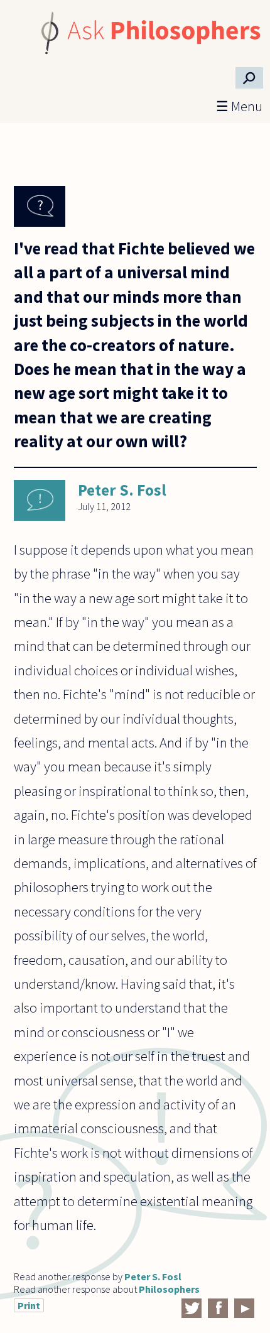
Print (29, 1305)
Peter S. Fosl (122, 490)
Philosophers (169, 1289)
